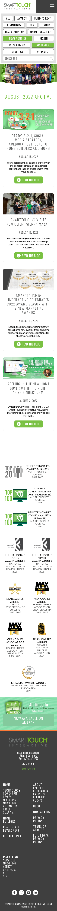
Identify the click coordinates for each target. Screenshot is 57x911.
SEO (5, 873)
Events (47, 25)
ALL (8, 18)
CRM (32, 25)
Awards (22, 18)
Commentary (13, 25)
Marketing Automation (10, 804)
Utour (7, 809)
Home (6, 784)
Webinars (42, 52)
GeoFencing (10, 870)
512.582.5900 (28, 764)
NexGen (44, 38)
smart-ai (8, 812)
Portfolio (39, 797)
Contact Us (41, 812)
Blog (36, 806)
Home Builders (9, 819)
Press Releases (16, 45)
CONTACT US (28, 769)
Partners (39, 794)
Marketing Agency (41, 32)
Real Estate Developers (11, 828)
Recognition (40, 791)
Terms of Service (39, 828)
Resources (43, 45)
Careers (38, 788)
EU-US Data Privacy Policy (41, 838)
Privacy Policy (38, 819)
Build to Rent (42, 18)
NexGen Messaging (9, 798)
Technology (16, 52)
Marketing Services (10, 858)
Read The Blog (31, 180)
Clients (37, 800)
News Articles (17, 38)
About (37, 784)
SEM (5, 876)
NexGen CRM (10, 793)
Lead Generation (14, 32)
